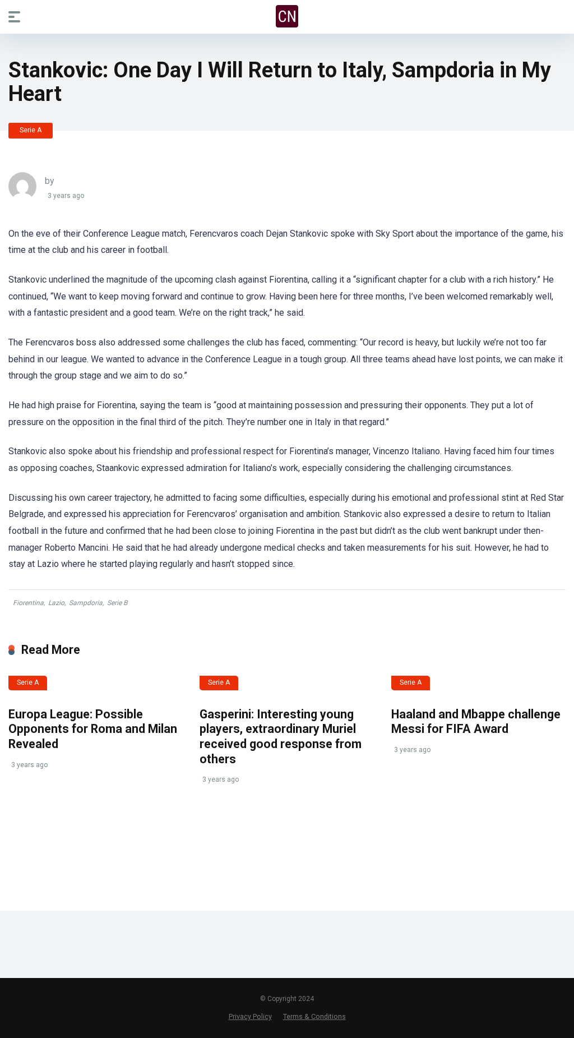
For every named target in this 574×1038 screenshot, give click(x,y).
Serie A (30, 130)
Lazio (56, 603)
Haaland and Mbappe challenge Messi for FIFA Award (476, 721)
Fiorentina (28, 603)
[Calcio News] (287, 16)
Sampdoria (86, 603)
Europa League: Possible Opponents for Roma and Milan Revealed (92, 729)
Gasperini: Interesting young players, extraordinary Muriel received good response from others (281, 736)
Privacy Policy (250, 1016)
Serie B (117, 603)
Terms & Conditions (314, 1016)
